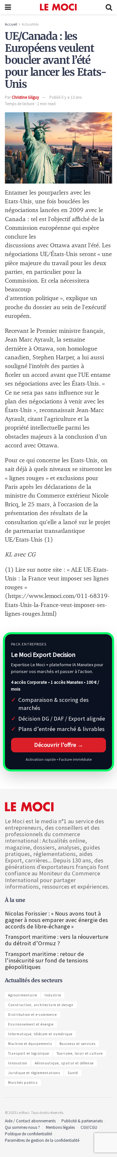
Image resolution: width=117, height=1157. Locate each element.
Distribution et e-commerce (32, 1014)
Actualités (30, 24)
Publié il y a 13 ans (65, 97)
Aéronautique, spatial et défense (64, 1063)
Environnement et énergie (31, 1024)
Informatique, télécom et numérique (40, 1034)
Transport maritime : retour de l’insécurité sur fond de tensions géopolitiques (46, 960)
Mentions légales (60, 1127)
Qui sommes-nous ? (22, 1127)
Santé (73, 1073)
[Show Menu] (8, 7)
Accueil (11, 24)
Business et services (77, 1043)
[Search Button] (109, 7)
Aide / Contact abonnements (30, 1121)
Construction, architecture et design (40, 1005)
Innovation (17, 1063)
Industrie (53, 995)
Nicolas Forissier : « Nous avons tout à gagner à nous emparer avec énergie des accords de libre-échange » (56, 920)
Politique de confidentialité (28, 1134)
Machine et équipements (30, 1043)
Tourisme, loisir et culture (80, 1053)
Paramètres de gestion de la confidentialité (42, 1140)
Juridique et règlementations (34, 1073)
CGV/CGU (89, 1127)
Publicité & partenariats (82, 1121)
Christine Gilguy (25, 97)
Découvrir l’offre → (58, 744)
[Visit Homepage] (58, 7)
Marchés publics (23, 1082)
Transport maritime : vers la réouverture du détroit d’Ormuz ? (56, 940)
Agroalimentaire (22, 995)
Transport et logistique (28, 1053)
